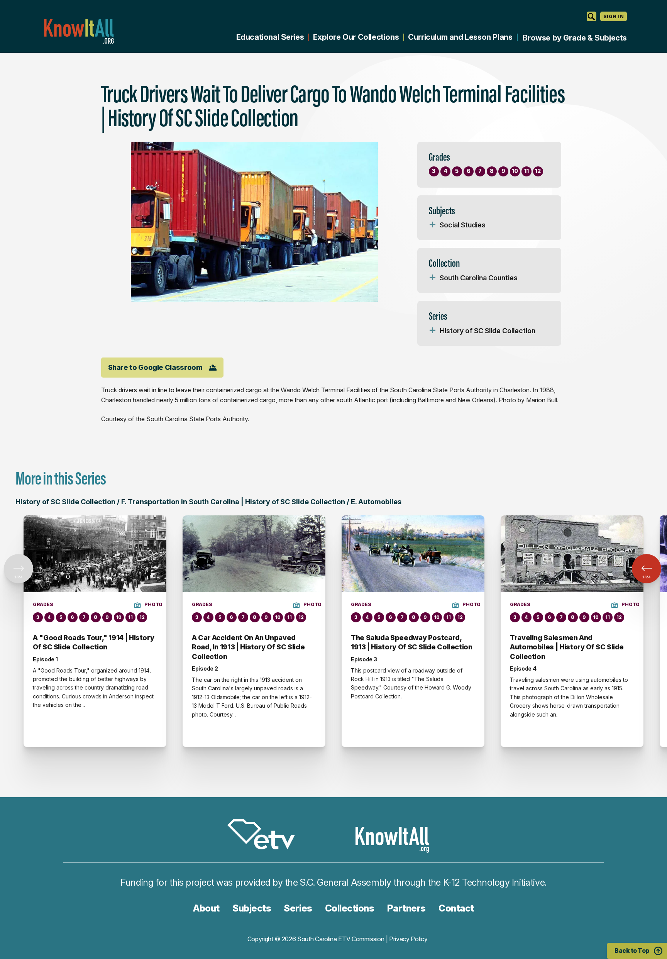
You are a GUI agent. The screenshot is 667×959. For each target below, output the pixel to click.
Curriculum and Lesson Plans (460, 37)
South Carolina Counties (479, 278)
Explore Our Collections (356, 37)
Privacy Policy (408, 939)
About (206, 908)
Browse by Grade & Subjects (575, 37)
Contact (456, 908)
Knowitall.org (78, 31)
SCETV (265, 835)
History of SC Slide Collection (487, 331)
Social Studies (463, 225)
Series (298, 908)
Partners (406, 908)
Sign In (613, 16)
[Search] (591, 16)
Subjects (251, 908)
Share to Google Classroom (155, 367)
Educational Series (270, 37)
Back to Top (632, 950)
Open (433, 225)
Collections (349, 908)
